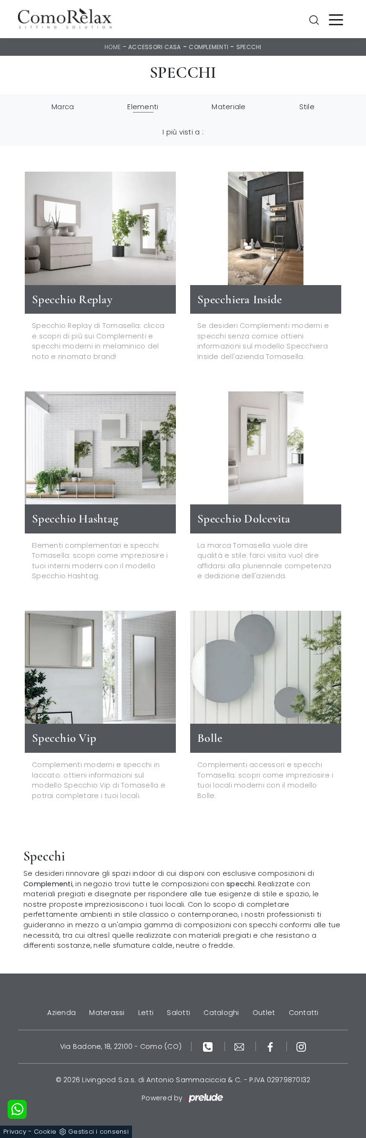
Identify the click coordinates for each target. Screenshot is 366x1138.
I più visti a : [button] (183, 132)
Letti (145, 1012)
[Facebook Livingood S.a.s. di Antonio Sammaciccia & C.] (271, 1046)
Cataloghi (221, 1012)
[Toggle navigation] (336, 19)
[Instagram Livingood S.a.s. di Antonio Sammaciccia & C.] (301, 1046)
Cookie (45, 1131)
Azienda (61, 1012)
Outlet (264, 1012)
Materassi (106, 1012)
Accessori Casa (154, 47)
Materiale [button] (228, 107)
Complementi (208, 47)
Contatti (304, 1012)
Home (112, 47)
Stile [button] (307, 107)
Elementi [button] (142, 107)
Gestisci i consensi (98, 1131)
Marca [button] (62, 107)
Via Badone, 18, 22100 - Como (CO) (121, 1046)
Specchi (249, 47)
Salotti (178, 1012)
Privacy (14, 1131)
